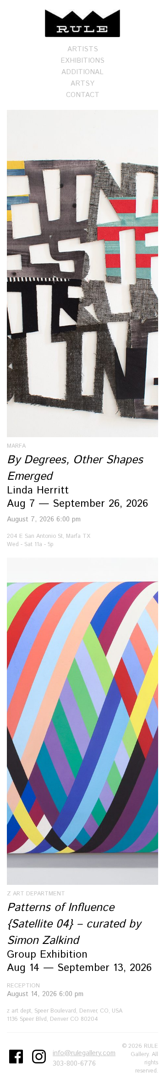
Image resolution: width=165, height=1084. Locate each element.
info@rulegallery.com (84, 1053)
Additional (82, 72)
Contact (82, 95)
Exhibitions (82, 60)
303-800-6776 (74, 1063)
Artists (82, 49)
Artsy (82, 83)
